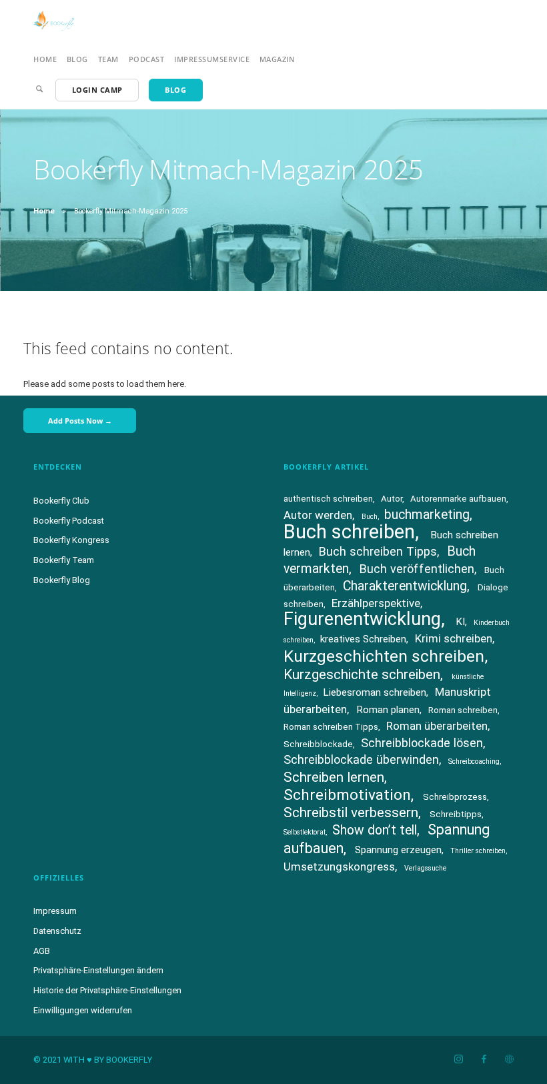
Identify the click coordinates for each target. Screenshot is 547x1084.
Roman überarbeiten (437, 725)
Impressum (55, 911)
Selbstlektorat (305, 832)
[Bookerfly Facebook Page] (483, 1060)
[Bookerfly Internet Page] (509, 1060)
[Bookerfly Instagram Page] (458, 1060)
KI (460, 622)
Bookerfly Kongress (71, 540)
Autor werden (318, 515)
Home (45, 59)
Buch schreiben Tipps (378, 551)
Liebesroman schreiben (374, 692)
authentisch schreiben (328, 499)
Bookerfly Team (63, 560)
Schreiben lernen (334, 777)
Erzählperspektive (376, 603)
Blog (77, 59)
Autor (391, 499)
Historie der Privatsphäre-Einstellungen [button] (107, 990)
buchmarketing (427, 514)
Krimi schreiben (453, 638)
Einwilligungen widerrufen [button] (82, 1010)
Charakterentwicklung (405, 586)
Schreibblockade (318, 744)
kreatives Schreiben (363, 639)
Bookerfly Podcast (68, 521)
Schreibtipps (456, 814)
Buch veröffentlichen (417, 569)
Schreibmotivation (347, 795)
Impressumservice (211, 59)
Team (108, 59)
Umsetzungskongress (339, 866)
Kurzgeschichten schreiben (384, 656)
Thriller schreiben (478, 851)
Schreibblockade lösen (422, 743)
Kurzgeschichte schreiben (362, 674)
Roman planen (388, 710)
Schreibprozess (455, 797)
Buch (370, 516)
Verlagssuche (425, 868)
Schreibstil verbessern (351, 812)
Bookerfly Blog (61, 580)
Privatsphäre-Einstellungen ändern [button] (98, 970)
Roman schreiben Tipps (331, 727)
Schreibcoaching (474, 761)
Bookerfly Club (61, 501)
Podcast (147, 59)
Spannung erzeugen (398, 850)
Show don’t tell (374, 830)
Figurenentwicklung (362, 619)
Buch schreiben (349, 531)
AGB (41, 951)
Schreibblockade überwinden (361, 759)
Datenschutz (57, 931)
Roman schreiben (463, 710)
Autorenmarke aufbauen (458, 499)
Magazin (277, 59)
